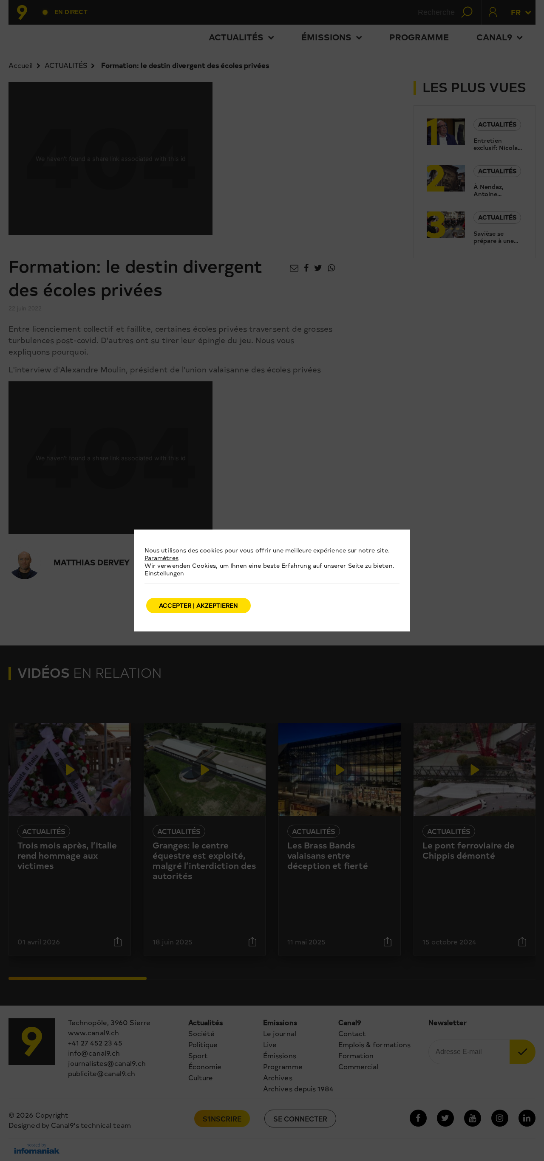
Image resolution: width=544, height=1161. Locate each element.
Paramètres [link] (161, 558)
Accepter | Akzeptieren (198, 605)
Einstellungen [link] (164, 573)
